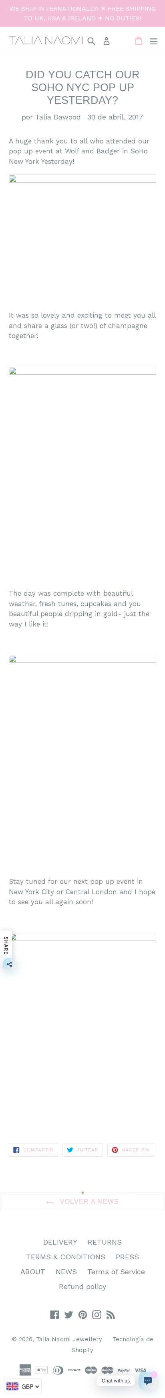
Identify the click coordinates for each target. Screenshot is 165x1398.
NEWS (66, 1271)
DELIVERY (60, 1242)
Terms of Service (116, 1271)
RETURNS (105, 1242)
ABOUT (32, 1271)
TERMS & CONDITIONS (65, 1257)
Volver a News (88, 1201)
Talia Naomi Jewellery (69, 1339)
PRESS (127, 1257)
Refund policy (82, 1286)
